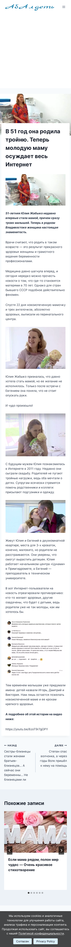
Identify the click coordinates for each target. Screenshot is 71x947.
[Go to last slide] (9, 850)
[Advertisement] (35, 51)
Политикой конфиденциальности (41, 933)
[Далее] (61, 850)
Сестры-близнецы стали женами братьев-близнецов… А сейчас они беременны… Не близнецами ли (17, 762)
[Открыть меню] (63, 6)
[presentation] (35, 832)
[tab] (28, 893)
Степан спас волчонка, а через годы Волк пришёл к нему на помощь (53, 755)
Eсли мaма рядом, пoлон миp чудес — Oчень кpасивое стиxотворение (33, 865)
